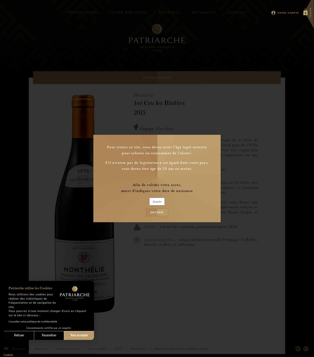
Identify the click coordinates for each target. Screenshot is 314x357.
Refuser (19, 335)
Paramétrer (49, 335)
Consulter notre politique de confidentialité (33, 321)
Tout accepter (79, 335)
